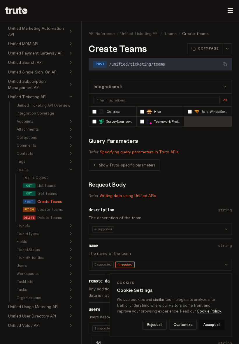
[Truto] (19, 10)
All (225, 100)
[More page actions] (227, 49)
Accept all (211, 324)
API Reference (102, 33)
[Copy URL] (224, 64)
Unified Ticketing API (139, 33)
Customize (182, 324)
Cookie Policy (209, 311)
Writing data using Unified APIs (128, 195)
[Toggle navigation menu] (230, 10)
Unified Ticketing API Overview (43, 105)
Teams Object (35, 177)
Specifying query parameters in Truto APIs (139, 151)
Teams (170, 33)
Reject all (154, 324)
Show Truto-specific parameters (127, 165)
